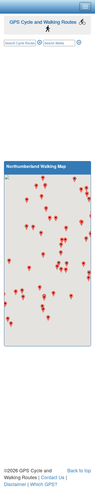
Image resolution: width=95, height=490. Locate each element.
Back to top (79, 470)
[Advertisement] (47, 106)
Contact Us (52, 477)
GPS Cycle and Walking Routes (43, 21)
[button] (23, 298)
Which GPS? (43, 483)
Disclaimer (15, 483)
